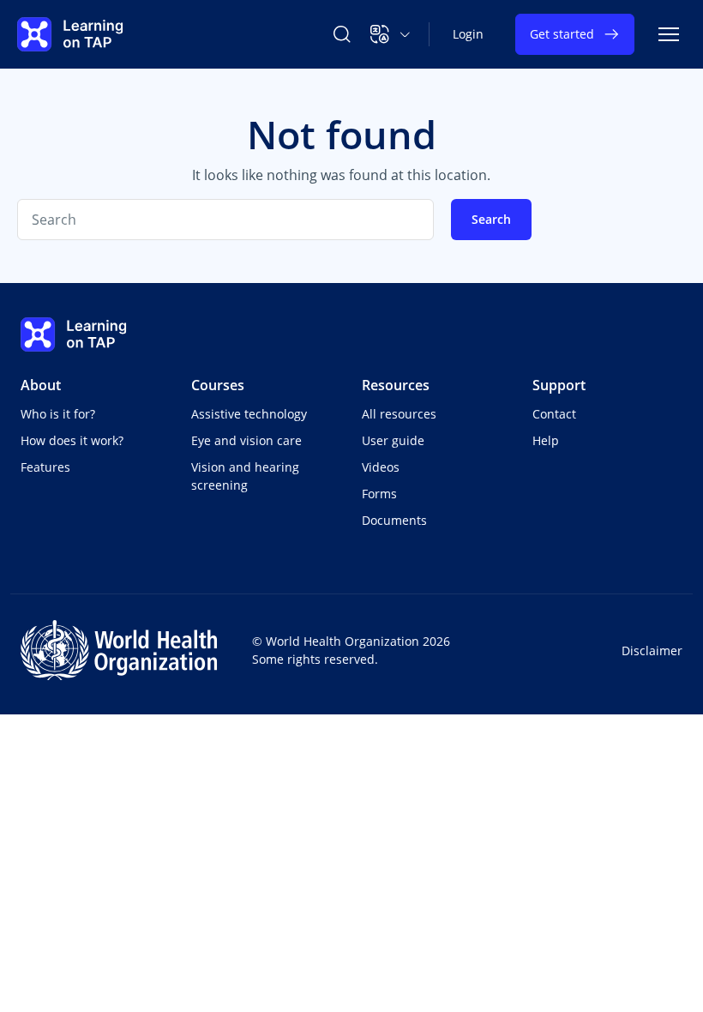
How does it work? (72, 440)
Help (545, 440)
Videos (381, 467)
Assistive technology (249, 414)
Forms (379, 493)
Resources (396, 385)
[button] (391, 34)
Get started (562, 34)
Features (45, 467)
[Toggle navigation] (669, 34)
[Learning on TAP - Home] (70, 34)
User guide (393, 440)
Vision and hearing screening (245, 476)
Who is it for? (58, 414)
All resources (399, 414)
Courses (217, 385)
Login (468, 34)
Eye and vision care (246, 440)
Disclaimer (652, 650)
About (41, 385)
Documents (394, 520)
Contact (554, 414)
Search (491, 219)
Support (559, 385)
